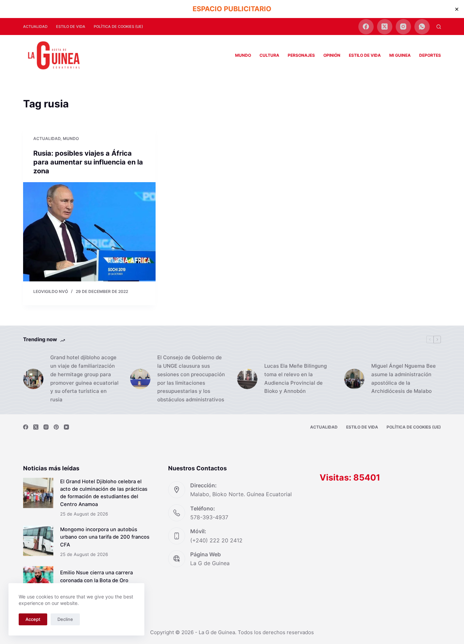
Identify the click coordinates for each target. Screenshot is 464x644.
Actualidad (35, 26)
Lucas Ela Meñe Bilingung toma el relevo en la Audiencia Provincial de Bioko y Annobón (295, 378)
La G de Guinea (210, 563)
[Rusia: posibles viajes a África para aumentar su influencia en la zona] (89, 231)
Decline (65, 619)
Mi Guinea (400, 55)
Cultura (269, 55)
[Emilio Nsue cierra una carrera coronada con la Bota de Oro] (38, 581)
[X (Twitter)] (384, 26)
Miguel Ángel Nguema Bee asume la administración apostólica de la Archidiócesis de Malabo (403, 378)
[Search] (438, 26)
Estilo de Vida (70, 26)
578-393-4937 (209, 517)
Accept (32, 619)
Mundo (243, 55)
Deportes (430, 55)
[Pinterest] (56, 427)
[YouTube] (66, 427)
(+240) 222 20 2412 (216, 540)
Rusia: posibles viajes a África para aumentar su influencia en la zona (88, 162)
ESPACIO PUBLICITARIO (232, 9)
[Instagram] (403, 26)
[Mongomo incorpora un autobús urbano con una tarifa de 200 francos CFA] (38, 541)
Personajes (301, 55)
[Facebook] (366, 26)
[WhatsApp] (422, 26)
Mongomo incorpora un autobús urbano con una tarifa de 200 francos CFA (104, 536)
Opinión (331, 55)
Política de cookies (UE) (118, 26)
